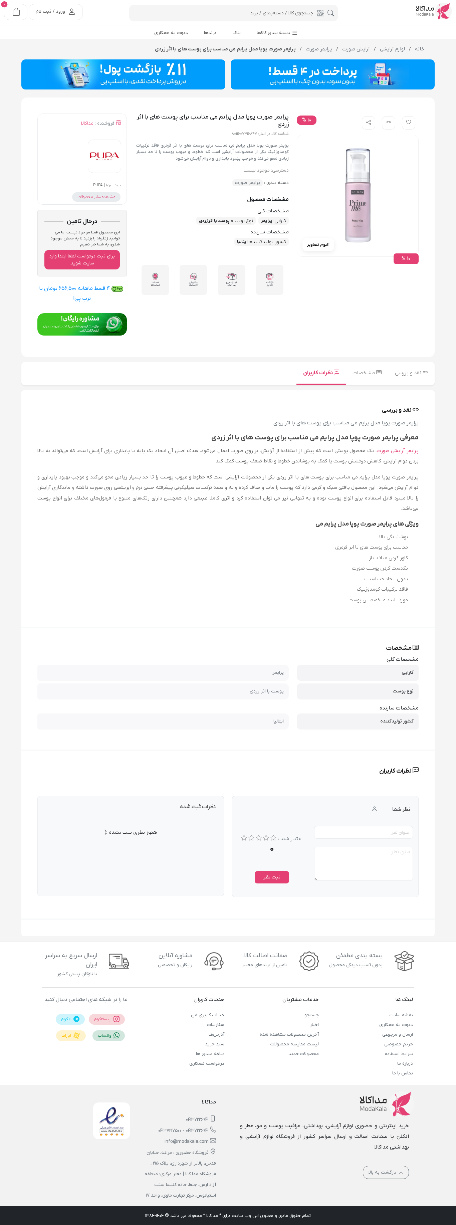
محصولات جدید (303, 1054)
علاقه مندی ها (210, 1054)
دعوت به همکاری (396, 1025)
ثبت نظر (271, 877)
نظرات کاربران (318, 373)
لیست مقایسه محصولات (294, 1044)
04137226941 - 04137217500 (183, 1131)
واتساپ (105, 1035)
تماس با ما (402, 1073)
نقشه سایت (401, 1015)
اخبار (314, 1025)
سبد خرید (214, 1044)
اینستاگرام (103, 1019)
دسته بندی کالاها (274, 33)
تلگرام (66, 1019)
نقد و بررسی (409, 373)
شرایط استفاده (399, 1054)
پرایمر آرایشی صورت (398, 450)
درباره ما (405, 1063)
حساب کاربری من (207, 1015)
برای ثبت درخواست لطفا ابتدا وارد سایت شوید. (82, 259)
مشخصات (364, 373)
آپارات (66, 1035)
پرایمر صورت (247, 183)
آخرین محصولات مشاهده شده (289, 1034)
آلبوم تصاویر (318, 244)
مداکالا (87, 123)
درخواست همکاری (206, 1063)
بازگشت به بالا (383, 1172)
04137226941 (197, 1119)
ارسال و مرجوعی (397, 1034)
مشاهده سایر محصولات (96, 197)
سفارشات (215, 1025)
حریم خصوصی (398, 1044)
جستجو (311, 1015)
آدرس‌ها (216, 1034)
